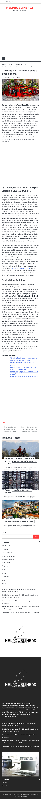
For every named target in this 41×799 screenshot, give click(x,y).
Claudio (17, 77)
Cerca (4, 532)
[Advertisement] (20, 35)
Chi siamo (5, 786)
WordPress (24, 796)
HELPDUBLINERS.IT (20, 8)
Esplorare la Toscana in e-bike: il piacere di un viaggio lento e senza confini (20, 461)
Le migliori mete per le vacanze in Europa (24, 376)
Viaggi (3, 422)
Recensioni (5, 577)
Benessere (5, 549)
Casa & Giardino (7, 553)
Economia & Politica (8, 556)
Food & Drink (6, 562)
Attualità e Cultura (7, 546)
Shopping (5, 566)
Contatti (4, 782)
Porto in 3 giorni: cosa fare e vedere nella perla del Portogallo (19, 520)
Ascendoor (35, 794)
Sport (3, 580)
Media (4, 569)
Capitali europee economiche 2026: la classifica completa (20, 612)
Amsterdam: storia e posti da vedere (18, 491)
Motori (4, 573)
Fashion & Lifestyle (8, 559)
